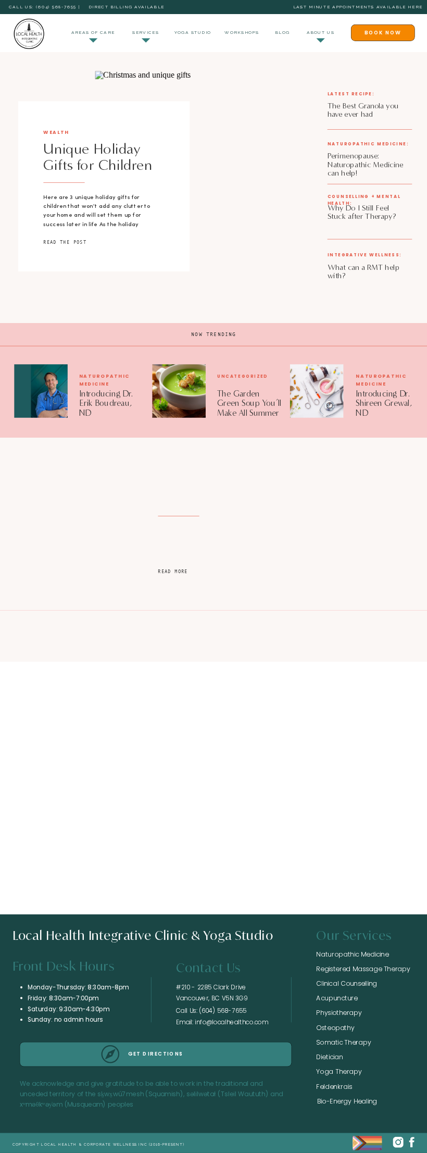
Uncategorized (242, 377)
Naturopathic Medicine (104, 380)
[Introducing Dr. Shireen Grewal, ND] (317, 391)
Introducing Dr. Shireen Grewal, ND (383, 403)
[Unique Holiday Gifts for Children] (202, 178)
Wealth (56, 132)
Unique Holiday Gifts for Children (98, 157)
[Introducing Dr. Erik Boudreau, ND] (41, 391)
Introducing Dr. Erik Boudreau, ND (106, 403)
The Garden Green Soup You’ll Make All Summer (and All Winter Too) (249, 413)
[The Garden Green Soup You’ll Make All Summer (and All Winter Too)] (179, 391)
